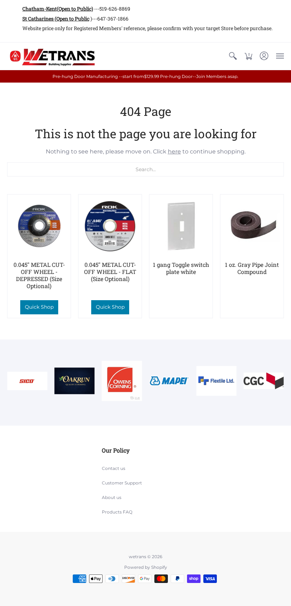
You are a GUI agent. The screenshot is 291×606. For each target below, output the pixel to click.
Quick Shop (39, 307)
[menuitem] (233, 56)
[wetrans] (51, 56)
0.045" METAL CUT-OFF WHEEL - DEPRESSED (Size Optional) (39, 275)
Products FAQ (117, 512)
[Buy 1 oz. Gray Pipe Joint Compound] (252, 226)
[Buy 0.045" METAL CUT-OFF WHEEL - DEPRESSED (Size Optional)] (39, 226)
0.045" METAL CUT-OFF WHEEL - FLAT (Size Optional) (110, 271)
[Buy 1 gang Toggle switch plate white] (181, 226)
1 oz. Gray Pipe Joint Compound (252, 268)
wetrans (137, 556)
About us (111, 497)
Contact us (113, 468)
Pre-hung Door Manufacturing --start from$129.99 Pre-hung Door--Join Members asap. (145, 76)
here (174, 151)
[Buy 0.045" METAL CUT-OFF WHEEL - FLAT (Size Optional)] (110, 226)
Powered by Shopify (145, 567)
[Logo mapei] (169, 381)
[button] (233, 56)
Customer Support (122, 483)
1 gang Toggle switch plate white (181, 268)
